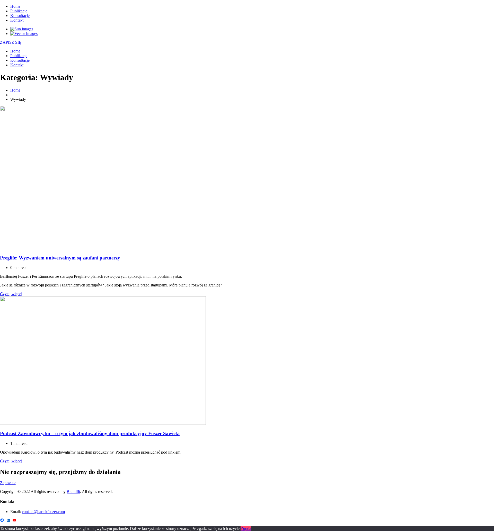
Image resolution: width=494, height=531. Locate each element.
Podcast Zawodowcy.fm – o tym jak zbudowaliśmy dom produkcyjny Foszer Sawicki (90, 433)
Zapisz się (8, 483)
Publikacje (18, 11)
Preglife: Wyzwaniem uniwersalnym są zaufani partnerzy (60, 257)
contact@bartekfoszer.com (43, 511)
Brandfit (73, 491)
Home (15, 6)
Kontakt (16, 20)
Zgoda (246, 528)
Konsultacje (20, 15)
